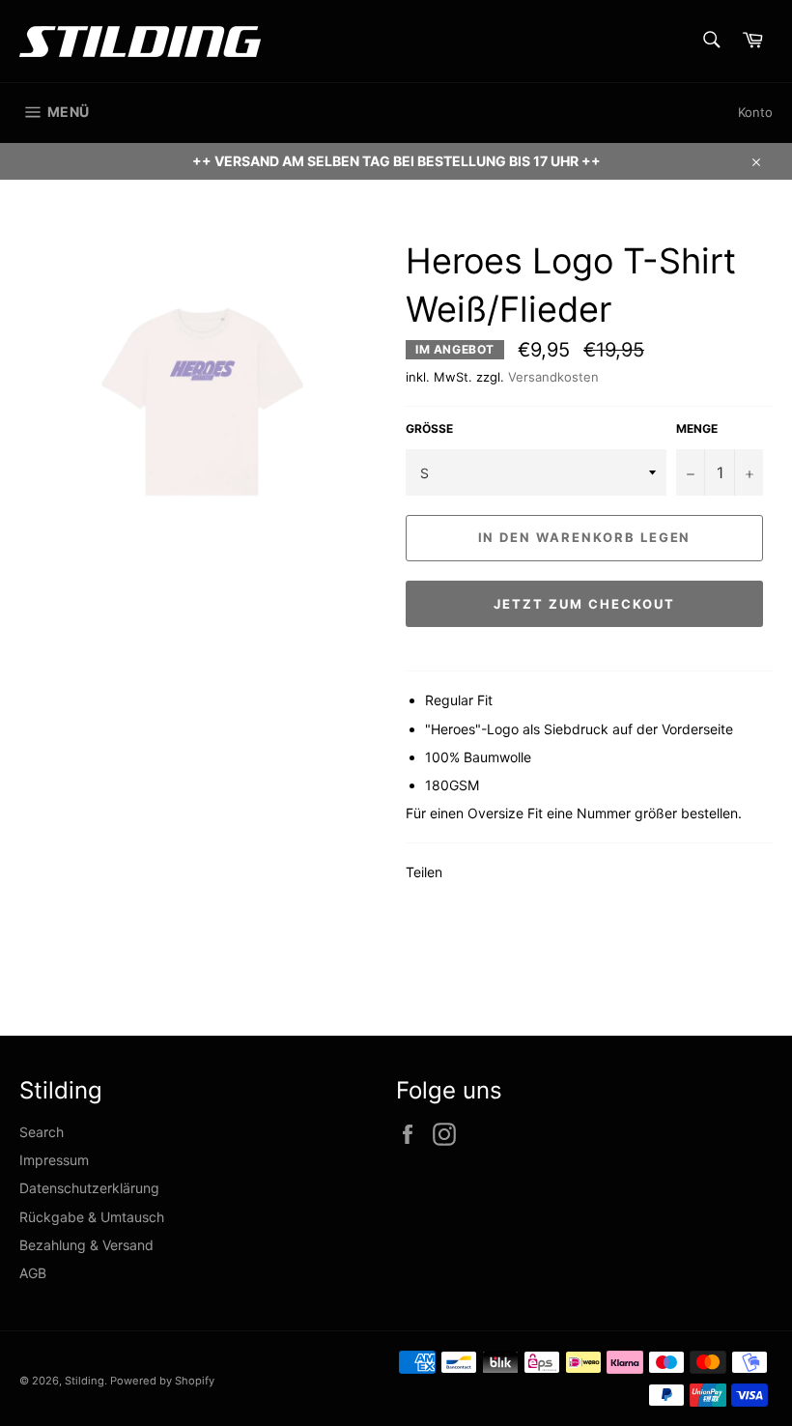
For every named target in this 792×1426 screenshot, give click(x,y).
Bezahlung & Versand (86, 1245)
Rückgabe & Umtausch (91, 1217)
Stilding (84, 1380)
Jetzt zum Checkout (584, 604)
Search (41, 1132)
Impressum (54, 1160)
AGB (32, 1273)
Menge (697, 428)
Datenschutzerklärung (89, 1188)
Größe (429, 428)
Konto (755, 112)
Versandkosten (553, 377)
